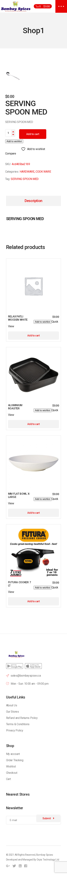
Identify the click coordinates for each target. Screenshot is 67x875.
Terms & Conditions (17, 724)
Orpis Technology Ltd (48, 859)
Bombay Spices (44, 854)
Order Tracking (14, 760)
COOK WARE (43, 171)
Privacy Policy (14, 730)
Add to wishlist (14, 141)
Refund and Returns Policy (22, 718)
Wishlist (11, 766)
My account (13, 754)
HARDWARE (27, 171)
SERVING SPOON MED (25, 179)
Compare (10, 153)
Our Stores (12, 711)
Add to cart (32, 134)
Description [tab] (33, 201)
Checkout (11, 772)
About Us (11, 705)
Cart (8, 779)
